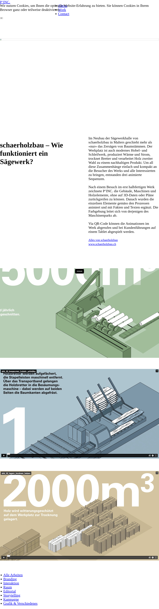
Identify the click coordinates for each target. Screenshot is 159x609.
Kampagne (11, 599)
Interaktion (11, 583)
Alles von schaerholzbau (103, 240)
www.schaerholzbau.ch (102, 244)
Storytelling (11, 595)
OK (1, 18)
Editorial (9, 591)
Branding (10, 579)
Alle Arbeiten (13, 575)
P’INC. (5, 2)
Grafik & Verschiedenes (20, 603)
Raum (7, 587)
